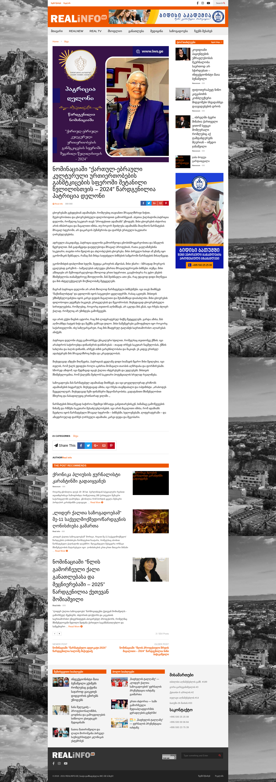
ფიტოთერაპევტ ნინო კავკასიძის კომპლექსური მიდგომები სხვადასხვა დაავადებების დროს (207, 98)
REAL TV (95, 31)
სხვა (75, 436)
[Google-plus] (155, 203)
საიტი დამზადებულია (90, 776)
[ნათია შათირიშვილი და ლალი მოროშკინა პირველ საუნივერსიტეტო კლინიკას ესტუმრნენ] (61, 732)
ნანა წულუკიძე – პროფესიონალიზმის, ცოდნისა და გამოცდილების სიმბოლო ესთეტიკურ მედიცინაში (88, 715)
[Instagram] (202, 3)
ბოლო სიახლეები (123, 671)
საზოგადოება (178, 31)
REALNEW (76, 31)
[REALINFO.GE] (79, 19)
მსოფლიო (115, 31)
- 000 (63, 487)
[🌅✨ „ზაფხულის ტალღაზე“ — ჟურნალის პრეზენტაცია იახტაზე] (119, 723)
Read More (95, 502)
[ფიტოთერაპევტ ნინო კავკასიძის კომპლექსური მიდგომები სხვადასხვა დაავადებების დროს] (183, 94)
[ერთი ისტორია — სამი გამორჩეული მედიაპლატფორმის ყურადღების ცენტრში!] (119, 704)
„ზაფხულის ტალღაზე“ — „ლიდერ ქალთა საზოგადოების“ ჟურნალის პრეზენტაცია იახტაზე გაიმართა (145, 687)
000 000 (69, 204)
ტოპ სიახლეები (186, 42)
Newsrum (57, 487)
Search (219, 3)
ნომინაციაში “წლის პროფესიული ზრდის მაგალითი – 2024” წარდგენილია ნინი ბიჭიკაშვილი (144, 651)
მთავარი (57, 31)
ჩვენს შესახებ (56, 3)
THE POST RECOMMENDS (70, 465)
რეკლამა (66, 3)
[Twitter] (149, 203)
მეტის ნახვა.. (216, 42)
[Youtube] (208, 3)
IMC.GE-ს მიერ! (106, 776)
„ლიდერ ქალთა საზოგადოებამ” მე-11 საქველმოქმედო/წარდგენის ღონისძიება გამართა (89, 519)
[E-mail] (160, 203)
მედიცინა (156, 31)
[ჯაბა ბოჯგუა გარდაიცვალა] (183, 161)
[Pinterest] (166, 203)
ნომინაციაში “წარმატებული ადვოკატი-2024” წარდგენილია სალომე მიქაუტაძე (80, 649)
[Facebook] (198, 3)
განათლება (136, 31)
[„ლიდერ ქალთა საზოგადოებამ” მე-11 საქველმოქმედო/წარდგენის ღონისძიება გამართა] (151, 521)
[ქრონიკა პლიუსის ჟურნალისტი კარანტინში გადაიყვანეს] (151, 483)
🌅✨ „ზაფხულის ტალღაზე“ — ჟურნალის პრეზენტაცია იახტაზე (146, 724)
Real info (58, 204)
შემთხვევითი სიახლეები (68, 671)
